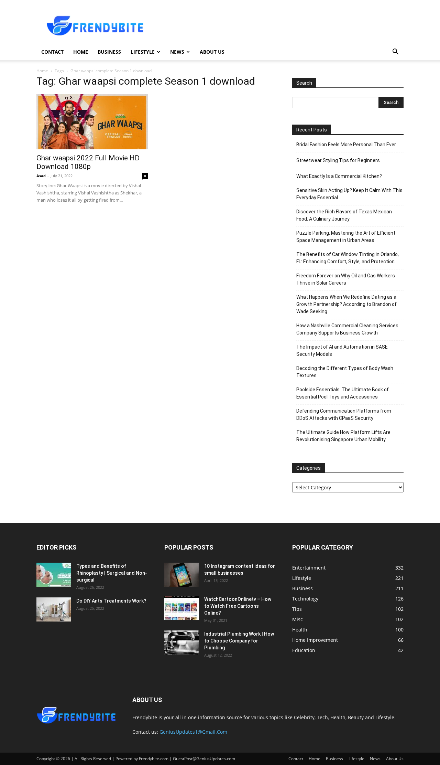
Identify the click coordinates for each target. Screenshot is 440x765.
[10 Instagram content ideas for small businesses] (181, 575)
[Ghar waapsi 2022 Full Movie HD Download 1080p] (92, 121)
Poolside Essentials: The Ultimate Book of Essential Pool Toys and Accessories (342, 393)
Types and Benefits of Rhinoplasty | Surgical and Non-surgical (111, 573)
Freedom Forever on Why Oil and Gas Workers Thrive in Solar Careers (345, 279)
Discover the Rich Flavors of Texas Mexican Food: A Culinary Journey (344, 215)
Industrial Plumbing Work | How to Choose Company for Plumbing (239, 640)
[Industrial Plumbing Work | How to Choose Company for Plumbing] (181, 642)
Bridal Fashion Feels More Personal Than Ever (346, 144)
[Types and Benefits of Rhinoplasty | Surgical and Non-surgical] (53, 575)
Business (109, 52)
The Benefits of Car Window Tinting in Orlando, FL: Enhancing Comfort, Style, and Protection (347, 258)
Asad (41, 175)
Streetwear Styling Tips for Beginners (338, 160)
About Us (212, 52)
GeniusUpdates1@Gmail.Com (193, 732)
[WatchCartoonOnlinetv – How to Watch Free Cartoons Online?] (181, 608)
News (177, 52)
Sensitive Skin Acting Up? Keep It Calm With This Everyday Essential (349, 194)
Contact (52, 52)
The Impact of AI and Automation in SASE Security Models (342, 350)
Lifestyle (143, 52)
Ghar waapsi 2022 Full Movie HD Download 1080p (88, 162)
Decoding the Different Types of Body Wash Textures (344, 371)
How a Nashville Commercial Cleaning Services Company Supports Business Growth (347, 329)
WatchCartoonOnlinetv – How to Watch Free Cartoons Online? (237, 606)
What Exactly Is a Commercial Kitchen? (339, 176)
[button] (395, 52)
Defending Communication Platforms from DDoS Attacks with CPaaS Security (343, 414)
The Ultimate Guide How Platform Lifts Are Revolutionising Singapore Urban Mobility (343, 435)
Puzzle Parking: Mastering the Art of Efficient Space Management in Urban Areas (345, 236)
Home (80, 52)
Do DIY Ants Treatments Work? (111, 601)
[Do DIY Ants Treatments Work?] (53, 609)
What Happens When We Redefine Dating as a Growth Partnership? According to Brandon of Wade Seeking (346, 304)
